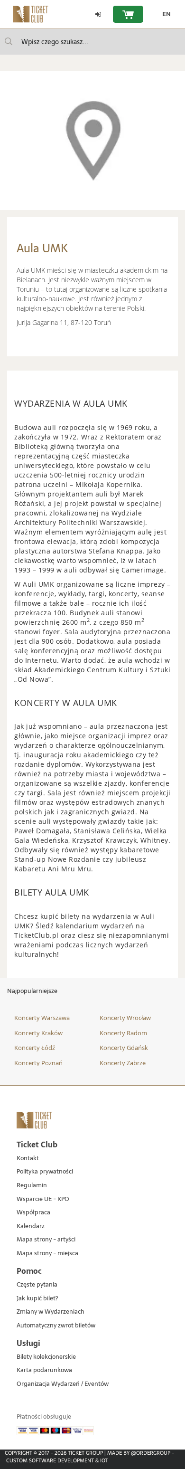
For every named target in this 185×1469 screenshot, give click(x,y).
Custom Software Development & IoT (57, 1460)
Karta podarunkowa (44, 1370)
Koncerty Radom (123, 1033)
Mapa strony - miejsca (47, 1253)
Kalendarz (31, 1226)
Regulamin (32, 1185)
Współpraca (33, 1212)
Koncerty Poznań (38, 1063)
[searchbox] (92, 42)
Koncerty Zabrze (123, 1063)
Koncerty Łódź (34, 1047)
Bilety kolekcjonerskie (46, 1357)
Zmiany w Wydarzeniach (50, 1311)
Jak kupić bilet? (37, 1298)
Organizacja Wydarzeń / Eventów (63, 1384)
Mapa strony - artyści (46, 1239)
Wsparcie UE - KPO (43, 1199)
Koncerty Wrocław (125, 1017)
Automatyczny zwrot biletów (56, 1325)
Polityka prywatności (45, 1171)
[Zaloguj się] (98, 14)
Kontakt (28, 1158)
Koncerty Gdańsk (124, 1047)
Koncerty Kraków (38, 1033)
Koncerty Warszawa (42, 1017)
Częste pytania (37, 1284)
